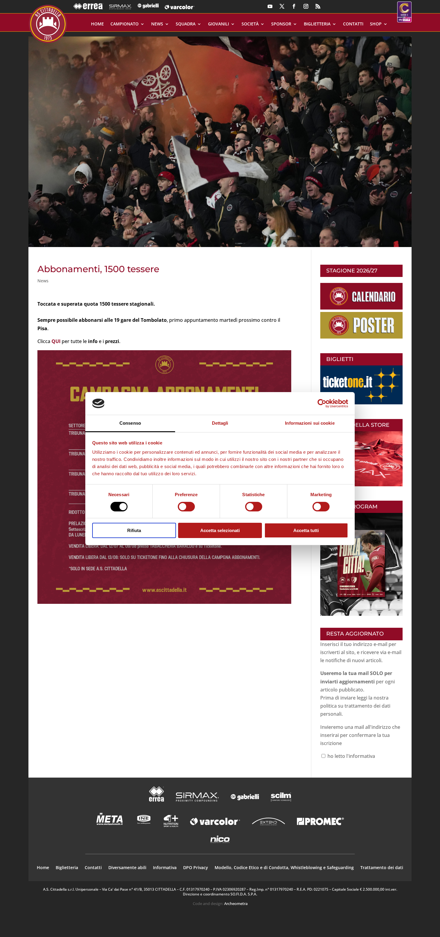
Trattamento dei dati (381, 868)
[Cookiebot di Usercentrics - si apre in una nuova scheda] (322, 403)
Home (97, 24)
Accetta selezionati (220, 530)
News (157, 24)
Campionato (124, 24)
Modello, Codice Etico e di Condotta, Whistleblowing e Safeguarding (284, 868)
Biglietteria (317, 24)
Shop (376, 24)
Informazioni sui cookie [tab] (309, 423)
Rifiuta (134, 530)
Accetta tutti (306, 530)
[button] (220, 139)
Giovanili (218, 24)
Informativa (165, 868)
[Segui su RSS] (318, 6)
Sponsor (281, 24)
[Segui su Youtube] (270, 6)
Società (250, 24)
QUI (55, 341)
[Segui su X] (282, 6)
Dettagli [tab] (220, 423)
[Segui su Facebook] (294, 6)
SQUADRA (185, 24)
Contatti (353, 24)
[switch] (186, 506)
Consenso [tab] (130, 423)
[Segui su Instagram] (306, 6)
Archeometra (236, 903)
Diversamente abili (127, 868)
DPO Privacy (195, 868)
